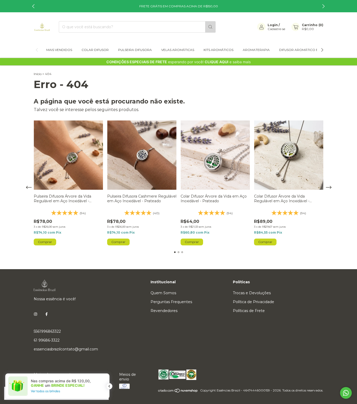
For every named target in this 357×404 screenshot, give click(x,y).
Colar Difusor (95, 50)
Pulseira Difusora (135, 50)
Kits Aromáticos (218, 50)
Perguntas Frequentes (171, 301)
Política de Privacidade (253, 301)
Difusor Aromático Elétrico (305, 50)
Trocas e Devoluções (252, 293)
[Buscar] (210, 27)
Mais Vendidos (59, 50)
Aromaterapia (256, 50)
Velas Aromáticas (177, 50)
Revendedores (164, 310)
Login (273, 25)
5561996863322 (47, 331)
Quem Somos (163, 293)
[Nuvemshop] (178, 392)
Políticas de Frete (249, 310)
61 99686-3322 (47, 340)
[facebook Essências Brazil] (46, 314)
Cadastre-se (276, 29)
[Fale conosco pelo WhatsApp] (346, 393)
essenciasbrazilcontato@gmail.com (66, 349)
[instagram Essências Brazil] (35, 314)
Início (38, 74)
